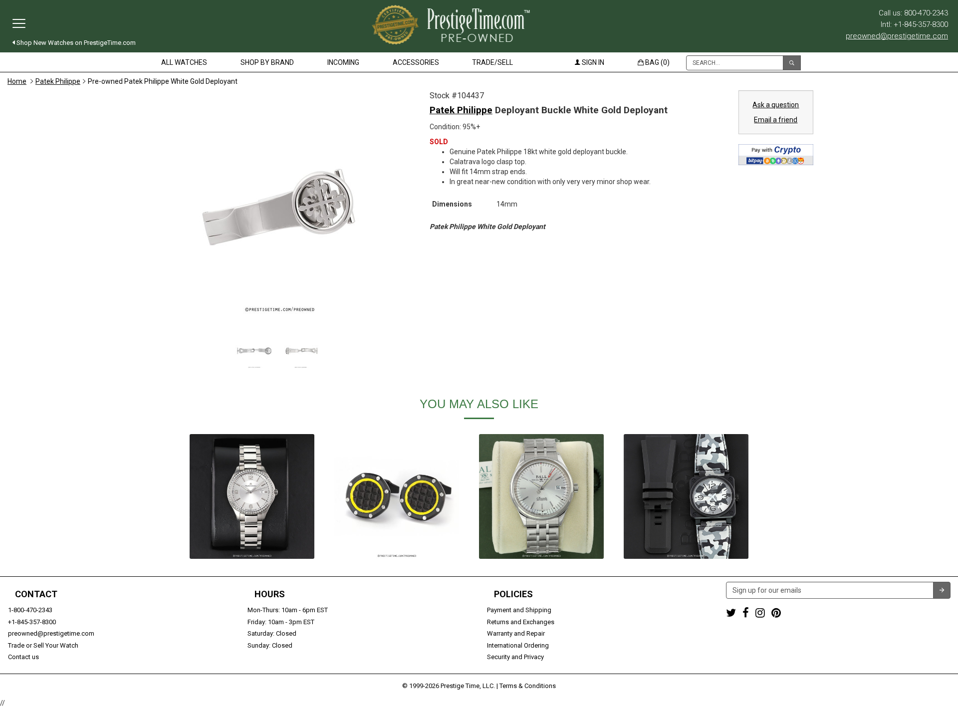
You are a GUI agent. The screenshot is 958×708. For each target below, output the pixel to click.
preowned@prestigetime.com (897, 35)
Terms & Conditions (527, 686)
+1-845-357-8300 (32, 622)
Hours (269, 594)
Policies (513, 594)
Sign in (592, 62)
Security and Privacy (515, 657)
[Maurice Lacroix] (252, 496)
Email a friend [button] (775, 120)
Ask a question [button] (775, 105)
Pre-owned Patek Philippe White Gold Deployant (163, 81)
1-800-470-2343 (30, 610)
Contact (36, 594)
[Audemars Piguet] (396, 496)
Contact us (23, 657)
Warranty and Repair (516, 633)
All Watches (184, 62)
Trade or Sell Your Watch (43, 645)
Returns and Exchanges (520, 622)
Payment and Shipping (519, 610)
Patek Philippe (57, 81)
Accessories (416, 62)
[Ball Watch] (541, 496)
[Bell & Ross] (686, 496)
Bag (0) (657, 62)
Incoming (343, 62)
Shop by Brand (267, 62)
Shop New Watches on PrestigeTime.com (75, 42)
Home (16, 81)
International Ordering (518, 645)
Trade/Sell (492, 62)
